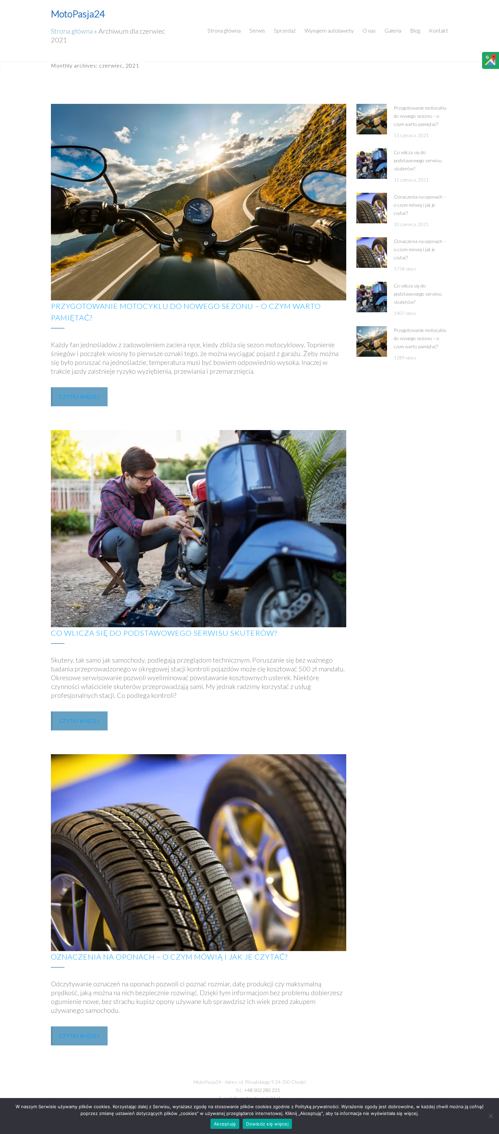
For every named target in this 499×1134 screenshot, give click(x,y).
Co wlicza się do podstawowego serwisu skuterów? (164, 632)
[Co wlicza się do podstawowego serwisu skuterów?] (198, 528)
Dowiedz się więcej (267, 1124)
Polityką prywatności (316, 1106)
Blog (415, 30)
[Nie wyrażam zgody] (490, 1116)
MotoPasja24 (78, 13)
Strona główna (72, 31)
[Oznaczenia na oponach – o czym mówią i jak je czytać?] (198, 852)
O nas (369, 30)
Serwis (257, 30)
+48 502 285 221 (262, 1090)
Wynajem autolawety (329, 30)
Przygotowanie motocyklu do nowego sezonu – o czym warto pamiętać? (420, 116)
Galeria (393, 30)
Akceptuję (225, 1124)
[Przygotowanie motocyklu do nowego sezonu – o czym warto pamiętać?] (198, 202)
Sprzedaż (285, 30)
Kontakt (438, 30)
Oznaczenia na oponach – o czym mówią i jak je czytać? (169, 956)
